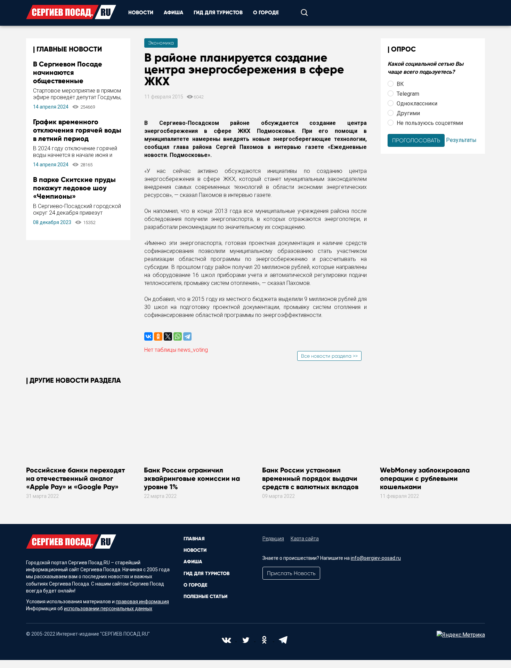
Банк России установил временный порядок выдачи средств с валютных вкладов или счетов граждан (310, 482)
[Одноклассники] (158, 336)
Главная (194, 539)
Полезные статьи (205, 596)
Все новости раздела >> (329, 356)
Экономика (161, 43)
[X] (168, 336)
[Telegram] (187, 336)
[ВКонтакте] (148, 336)
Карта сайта (305, 538)
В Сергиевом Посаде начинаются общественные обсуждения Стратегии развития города (72, 81)
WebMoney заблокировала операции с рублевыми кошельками (425, 478)
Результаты (461, 139)
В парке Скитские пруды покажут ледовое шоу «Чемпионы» (74, 187)
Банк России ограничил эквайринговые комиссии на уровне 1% (192, 478)
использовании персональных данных (108, 608)
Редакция (273, 538)
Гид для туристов (218, 12)
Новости (140, 12)
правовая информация (142, 601)
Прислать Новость (291, 573)
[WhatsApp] (177, 336)
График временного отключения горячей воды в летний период (77, 130)
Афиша (173, 12)
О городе (266, 12)
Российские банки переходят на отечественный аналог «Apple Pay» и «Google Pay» (75, 478)
